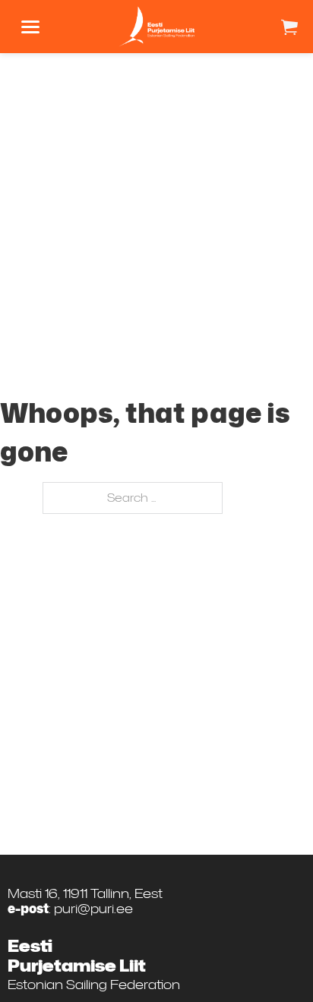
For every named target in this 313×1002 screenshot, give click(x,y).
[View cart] (289, 27)
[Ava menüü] (30, 26)
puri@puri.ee (93, 908)
